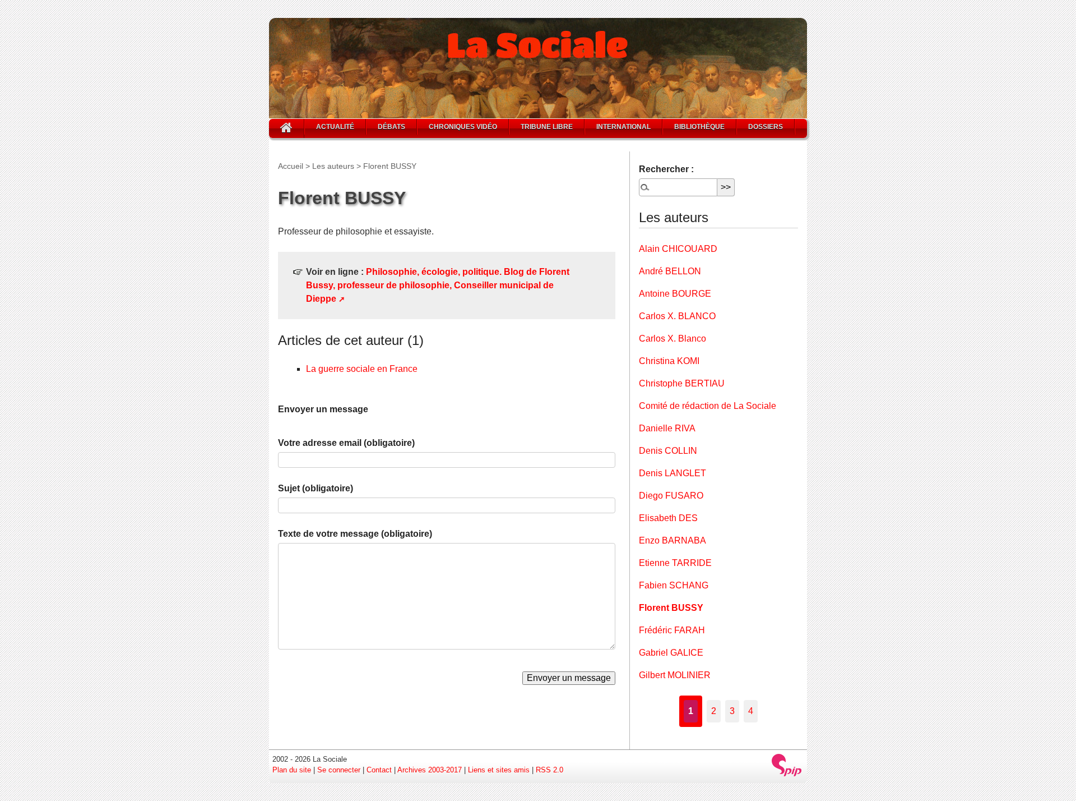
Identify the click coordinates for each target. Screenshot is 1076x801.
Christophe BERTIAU (682, 383)
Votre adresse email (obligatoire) (346, 443)
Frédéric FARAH (672, 630)
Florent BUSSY (671, 608)
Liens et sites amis (499, 770)
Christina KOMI (669, 361)
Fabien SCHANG (673, 585)
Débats (391, 127)
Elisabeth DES (668, 518)
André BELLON (670, 271)
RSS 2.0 (549, 770)
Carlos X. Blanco (672, 338)
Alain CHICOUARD (678, 249)
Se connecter (338, 770)
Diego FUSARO (671, 495)
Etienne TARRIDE (675, 563)
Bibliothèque (699, 127)
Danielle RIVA (667, 428)
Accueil (290, 166)
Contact (379, 770)
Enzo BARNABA (672, 540)
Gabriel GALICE (671, 652)
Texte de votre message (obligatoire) (355, 533)
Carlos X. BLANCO (677, 316)
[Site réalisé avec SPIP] (787, 765)
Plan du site (291, 770)
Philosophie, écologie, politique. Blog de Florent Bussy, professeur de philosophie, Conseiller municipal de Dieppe (437, 285)
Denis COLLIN (668, 450)
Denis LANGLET (672, 473)
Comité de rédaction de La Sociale (707, 406)
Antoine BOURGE (675, 293)
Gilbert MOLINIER (675, 675)
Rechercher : (666, 169)
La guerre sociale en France (362, 369)
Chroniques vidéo (463, 127)
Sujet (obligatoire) (315, 488)
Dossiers (765, 127)
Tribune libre (547, 127)
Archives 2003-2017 (429, 770)
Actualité (335, 127)
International (623, 127)
